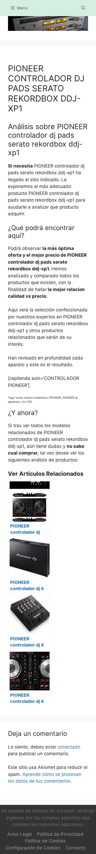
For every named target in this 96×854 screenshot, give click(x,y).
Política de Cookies (45, 841)
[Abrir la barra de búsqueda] (83, 8)
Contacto (75, 848)
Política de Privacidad (60, 834)
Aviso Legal (19, 834)
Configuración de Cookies (33, 848)
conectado (69, 747)
